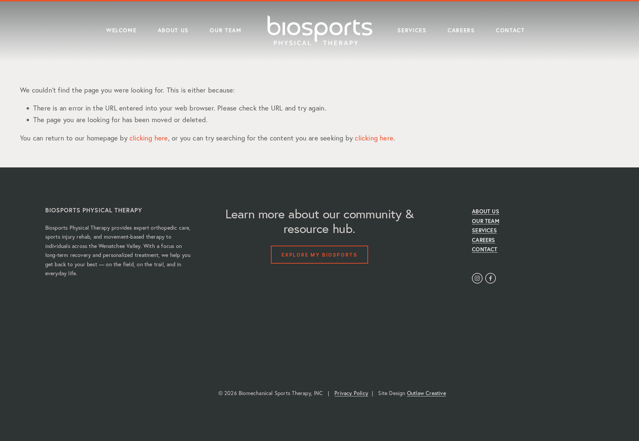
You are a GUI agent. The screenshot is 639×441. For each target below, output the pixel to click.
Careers (461, 30)
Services (411, 30)
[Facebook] (490, 278)
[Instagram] (477, 278)
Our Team (225, 30)
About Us (173, 30)
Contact (510, 30)
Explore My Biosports (319, 255)
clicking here (148, 138)
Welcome (121, 30)
